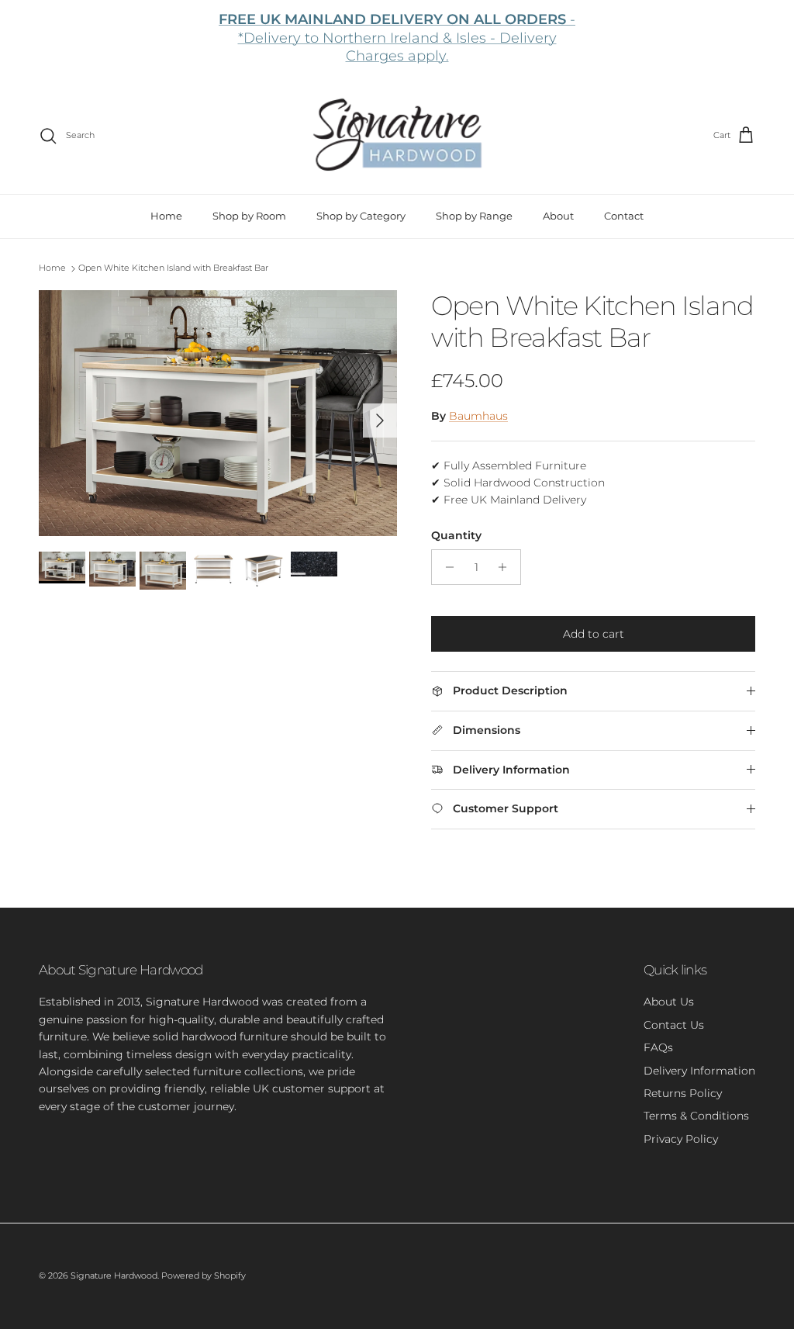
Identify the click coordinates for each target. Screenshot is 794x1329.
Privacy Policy (681, 1139)
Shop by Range (474, 215)
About (558, 215)
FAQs (658, 1047)
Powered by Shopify (203, 1275)
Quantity (456, 535)
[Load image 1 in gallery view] (218, 413)
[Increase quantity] (506, 567)
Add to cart (593, 634)
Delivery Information (699, 1071)
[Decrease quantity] (445, 567)
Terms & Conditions (696, 1116)
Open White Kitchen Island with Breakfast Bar (173, 267)
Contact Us (674, 1025)
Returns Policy (683, 1093)
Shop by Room (249, 215)
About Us (669, 1002)
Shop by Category (361, 215)
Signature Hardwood (114, 1275)
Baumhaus (478, 416)
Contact (624, 215)
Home (166, 215)
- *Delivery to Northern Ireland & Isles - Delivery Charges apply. (397, 37)
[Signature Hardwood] (397, 135)
